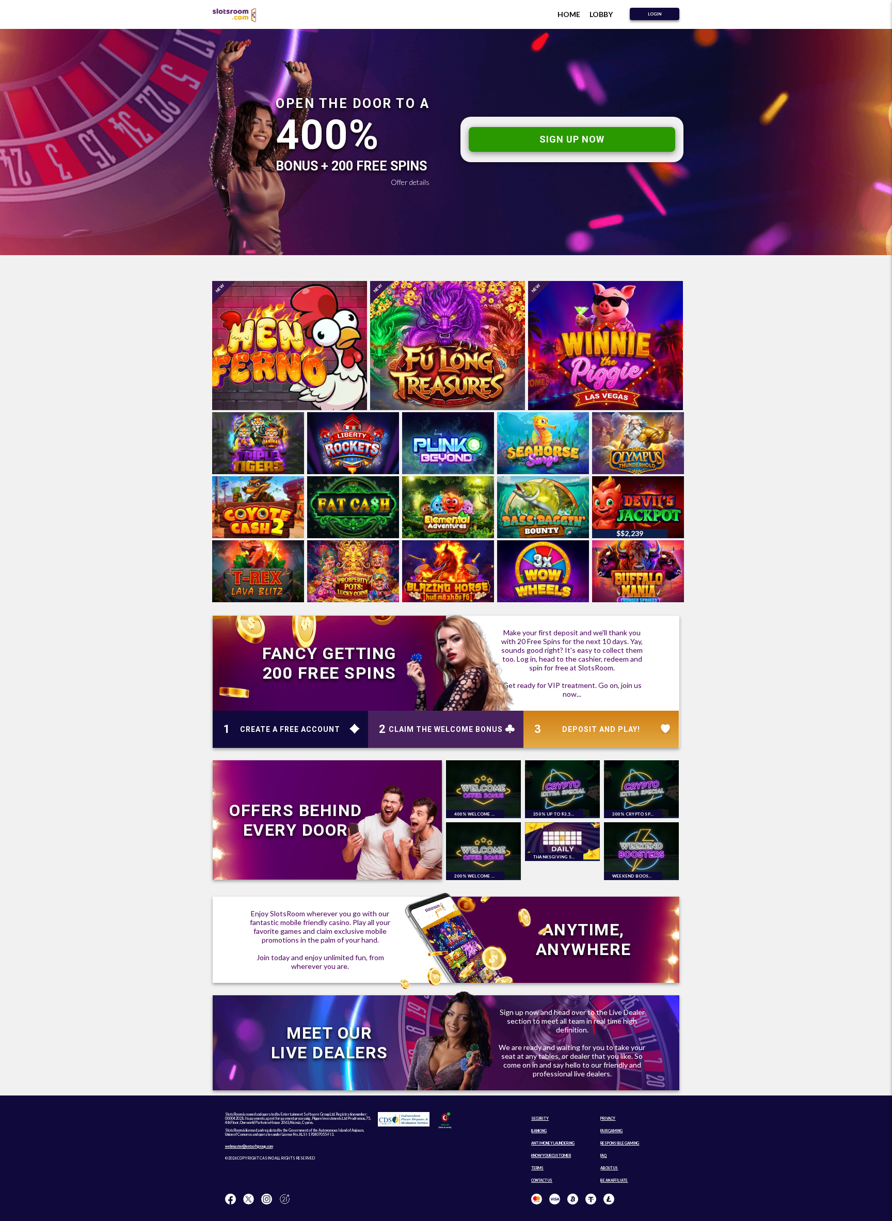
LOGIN (654, 14)
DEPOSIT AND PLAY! (601, 729)
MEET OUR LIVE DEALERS (329, 1042)
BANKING (539, 1131)
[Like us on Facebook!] (230, 1199)
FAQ (603, 1155)
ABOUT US (609, 1168)
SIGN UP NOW (571, 139)
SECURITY (540, 1118)
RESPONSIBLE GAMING (619, 1143)
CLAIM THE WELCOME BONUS (446, 729)
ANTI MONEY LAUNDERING (553, 1143)
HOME (569, 14)
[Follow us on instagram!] (266, 1199)
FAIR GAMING (611, 1131)
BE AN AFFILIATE (614, 1180)
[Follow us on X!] (248, 1199)
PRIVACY (607, 1118)
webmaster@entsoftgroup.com (249, 1146)
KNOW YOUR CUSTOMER (551, 1155)
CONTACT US (541, 1180)
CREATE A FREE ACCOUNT (290, 729)
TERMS (537, 1168)
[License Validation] (445, 1127)
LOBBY (601, 14)
